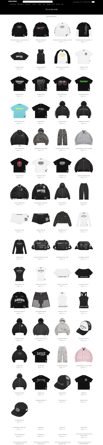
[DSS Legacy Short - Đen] (41, 219)
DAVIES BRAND (27, 4)
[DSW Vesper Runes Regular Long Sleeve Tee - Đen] (19, 29)
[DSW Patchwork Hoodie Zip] (19, 382)
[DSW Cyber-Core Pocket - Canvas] (62, 246)
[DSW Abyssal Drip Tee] (41, 83)
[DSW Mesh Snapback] (62, 382)
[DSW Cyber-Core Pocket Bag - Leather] (41, 246)
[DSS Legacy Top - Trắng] (62, 300)
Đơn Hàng (58, 4)
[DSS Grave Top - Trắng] (84, 219)
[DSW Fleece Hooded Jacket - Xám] (41, 327)
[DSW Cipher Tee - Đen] (62, 165)
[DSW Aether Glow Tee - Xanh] (19, 110)
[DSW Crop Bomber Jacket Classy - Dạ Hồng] (84, 355)
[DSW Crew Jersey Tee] (62, 409)
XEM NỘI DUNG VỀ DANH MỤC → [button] (51, 16)
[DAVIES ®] (13, 1)
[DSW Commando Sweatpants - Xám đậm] (62, 137)
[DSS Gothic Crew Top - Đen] (19, 273)
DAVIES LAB (34, 4)
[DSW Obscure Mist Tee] (19, 83)
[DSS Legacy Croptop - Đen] (84, 273)
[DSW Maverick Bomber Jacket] (41, 409)
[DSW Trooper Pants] (84, 192)
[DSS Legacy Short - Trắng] (19, 219)
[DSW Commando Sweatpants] (62, 355)
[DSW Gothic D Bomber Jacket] (19, 192)
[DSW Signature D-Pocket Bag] (84, 246)
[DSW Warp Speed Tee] (41, 110)
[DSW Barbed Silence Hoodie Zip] (84, 110)
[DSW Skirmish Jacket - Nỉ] (62, 219)
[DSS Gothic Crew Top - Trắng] (41, 273)
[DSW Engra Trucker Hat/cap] (84, 327)
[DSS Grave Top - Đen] (19, 246)
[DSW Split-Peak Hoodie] (62, 192)
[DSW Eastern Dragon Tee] (62, 83)
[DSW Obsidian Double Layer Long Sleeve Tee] (84, 29)
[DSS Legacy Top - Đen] (84, 300)
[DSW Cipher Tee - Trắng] (41, 165)
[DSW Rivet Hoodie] (19, 355)
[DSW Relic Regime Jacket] (19, 137)
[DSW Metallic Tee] (41, 382)
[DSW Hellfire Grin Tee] (19, 165)
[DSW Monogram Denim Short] (41, 300)
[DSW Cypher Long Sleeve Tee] (19, 300)
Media (62, 4)
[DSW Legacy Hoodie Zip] (62, 110)
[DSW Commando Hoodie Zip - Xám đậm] (41, 137)
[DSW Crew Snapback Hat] (19, 409)
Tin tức (53, 4)
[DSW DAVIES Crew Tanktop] (41, 56)
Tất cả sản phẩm (13, 4)
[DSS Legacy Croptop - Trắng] (62, 273)
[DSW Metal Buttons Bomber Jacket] (84, 165)
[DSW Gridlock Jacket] (84, 409)
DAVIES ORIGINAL (20, 4)
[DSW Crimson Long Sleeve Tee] (41, 29)
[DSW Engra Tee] (84, 382)
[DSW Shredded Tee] (41, 355)
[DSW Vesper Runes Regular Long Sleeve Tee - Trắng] (62, 29)
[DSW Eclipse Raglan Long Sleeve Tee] (62, 56)
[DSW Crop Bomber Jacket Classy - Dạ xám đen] (84, 137)
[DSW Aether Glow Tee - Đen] (84, 83)
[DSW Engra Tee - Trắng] (84, 56)
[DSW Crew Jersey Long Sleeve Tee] (41, 192)
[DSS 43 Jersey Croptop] (19, 56)
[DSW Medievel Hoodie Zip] (19, 327)
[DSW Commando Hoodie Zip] (62, 327)
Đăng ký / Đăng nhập (88, 1)
